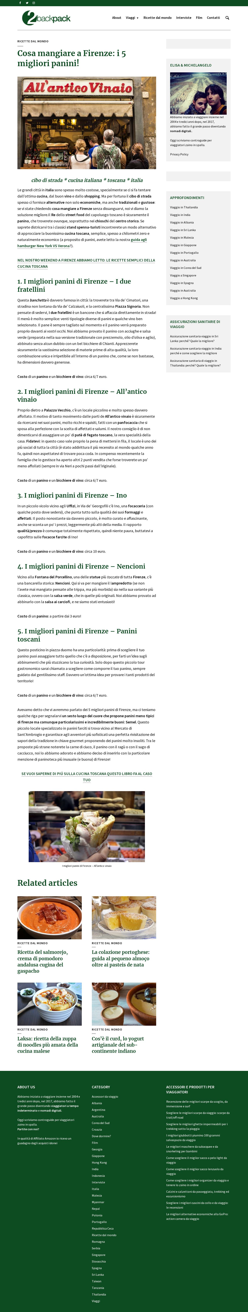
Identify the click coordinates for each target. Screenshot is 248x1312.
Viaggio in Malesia (182, 237)
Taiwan (96, 1281)
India (95, 1169)
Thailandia (99, 1294)
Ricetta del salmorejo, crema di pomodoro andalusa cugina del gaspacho (42, 961)
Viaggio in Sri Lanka (183, 230)
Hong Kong (99, 1162)
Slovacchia (99, 1261)
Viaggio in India (180, 215)
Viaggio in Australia (183, 260)
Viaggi (130, 17)
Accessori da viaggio (105, 1096)
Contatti (213, 17)
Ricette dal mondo (158, 17)
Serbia (96, 1248)
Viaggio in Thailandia (184, 207)
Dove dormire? (101, 1136)
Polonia (97, 1215)
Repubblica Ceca (103, 1228)
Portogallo (99, 1222)
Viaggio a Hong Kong (184, 298)
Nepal (96, 1209)
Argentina (98, 1110)
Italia (95, 1189)
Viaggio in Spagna (182, 283)
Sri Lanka (98, 1274)
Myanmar (98, 1202)
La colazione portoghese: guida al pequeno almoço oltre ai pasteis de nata (121, 958)
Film (199, 17)
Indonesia (98, 1176)
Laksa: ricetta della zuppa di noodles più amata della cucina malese (47, 1045)
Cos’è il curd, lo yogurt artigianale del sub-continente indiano (118, 1045)
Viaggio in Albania (182, 222)
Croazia (97, 1129)
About (116, 17)
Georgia (97, 1149)
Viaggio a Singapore (183, 275)
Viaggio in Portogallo (184, 253)
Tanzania (98, 1288)
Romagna (98, 1242)
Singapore (98, 1255)
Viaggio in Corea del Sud (185, 268)
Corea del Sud (100, 1123)
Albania (97, 1103)
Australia (98, 1116)
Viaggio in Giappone (183, 245)
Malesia (97, 1195)
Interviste (183, 17)
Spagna (97, 1268)
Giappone (98, 1156)
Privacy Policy (179, 154)
